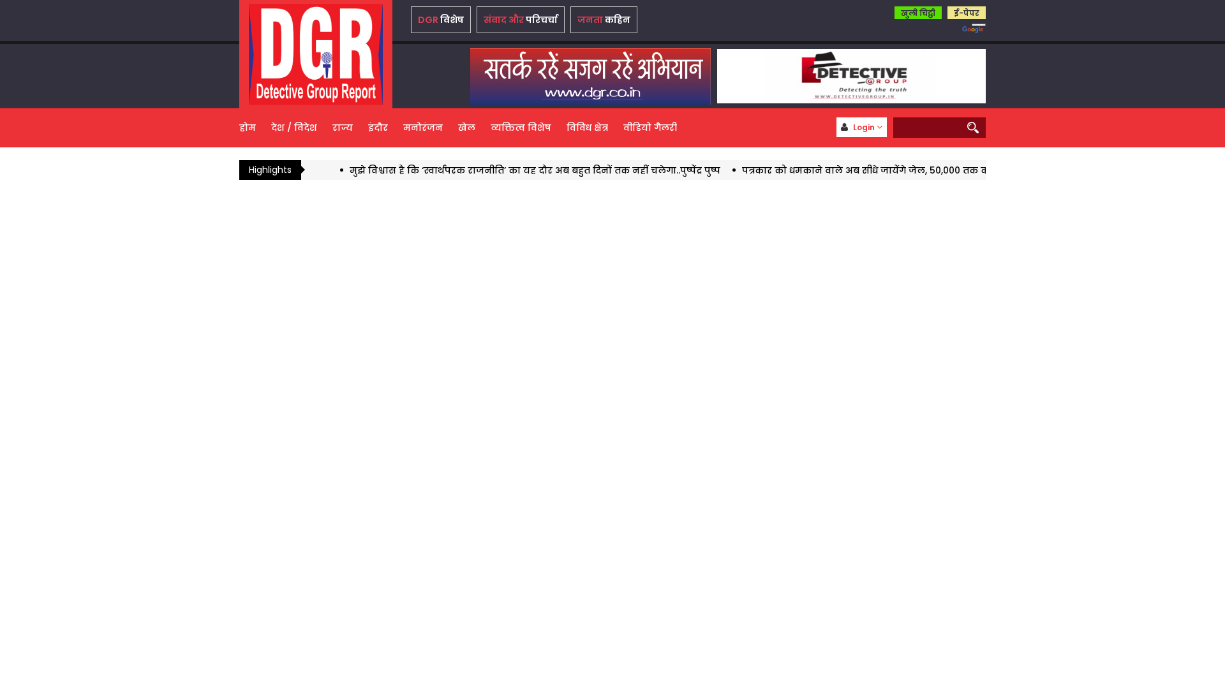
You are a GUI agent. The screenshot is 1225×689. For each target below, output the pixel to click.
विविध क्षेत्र (587, 127)
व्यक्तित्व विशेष (521, 127)
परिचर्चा (521, 19)
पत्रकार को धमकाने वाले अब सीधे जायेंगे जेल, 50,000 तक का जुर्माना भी (869, 170)
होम (247, 127)
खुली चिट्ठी (918, 13)
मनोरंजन (423, 127)
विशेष (441, 19)
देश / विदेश (294, 127)
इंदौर (378, 127)
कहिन (603, 19)
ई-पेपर (966, 13)
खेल (466, 127)
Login (864, 127)
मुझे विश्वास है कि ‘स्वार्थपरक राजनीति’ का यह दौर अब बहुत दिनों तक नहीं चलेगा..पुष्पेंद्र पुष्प (514, 170)
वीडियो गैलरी (650, 127)
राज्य (342, 127)
